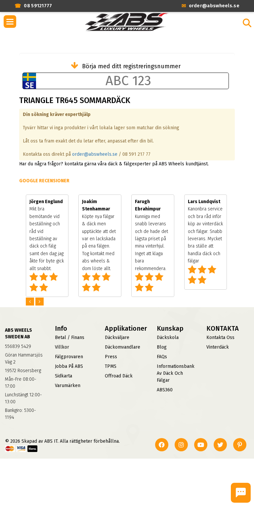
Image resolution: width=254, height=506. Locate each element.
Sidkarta (63, 376)
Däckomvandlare (122, 347)
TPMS (110, 366)
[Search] (247, 23)
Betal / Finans (69, 337)
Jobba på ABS (69, 366)
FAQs (162, 357)
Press (111, 357)
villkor (62, 347)
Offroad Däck (119, 376)
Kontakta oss (220, 337)
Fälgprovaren (69, 357)
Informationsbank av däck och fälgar (175, 373)
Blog (162, 347)
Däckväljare (117, 337)
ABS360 (165, 390)
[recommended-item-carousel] (30, 302)
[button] (10, 21)
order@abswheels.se (94, 154)
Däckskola (168, 337)
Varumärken (67, 385)
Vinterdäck (217, 347)
